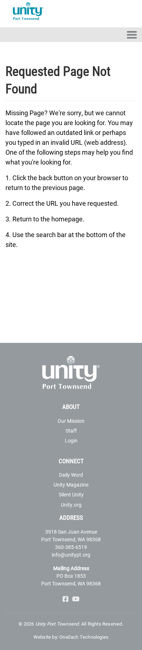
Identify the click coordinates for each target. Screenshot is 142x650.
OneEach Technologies (84, 637)
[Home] (30, 12)
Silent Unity (71, 494)
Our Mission (71, 420)
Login (71, 440)
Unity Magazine (71, 484)
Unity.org (71, 504)
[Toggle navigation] (132, 34)
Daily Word (71, 474)
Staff (71, 430)
